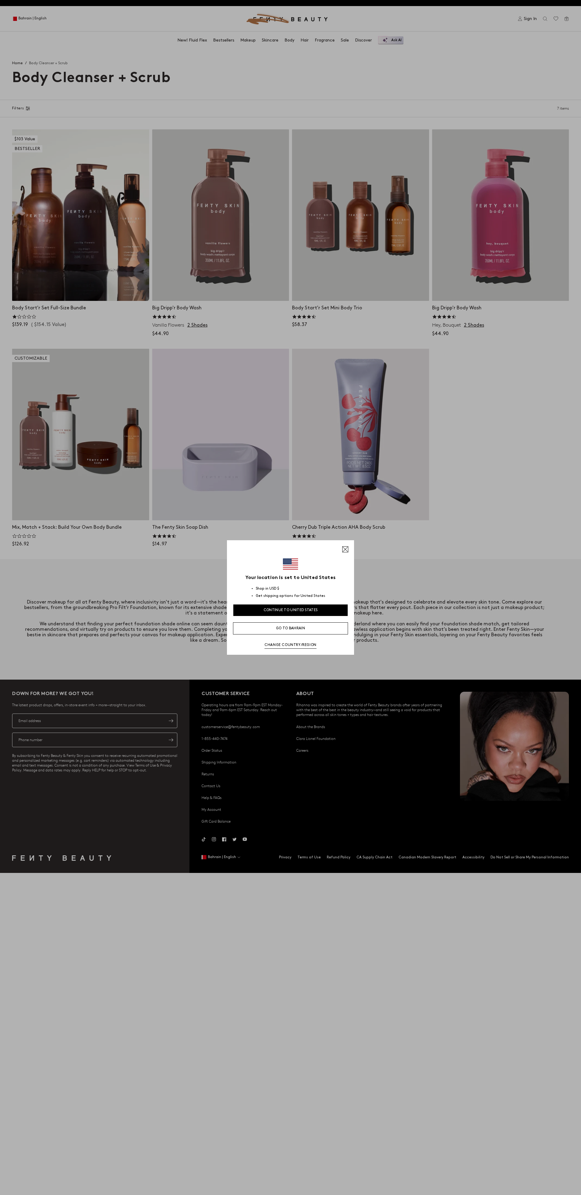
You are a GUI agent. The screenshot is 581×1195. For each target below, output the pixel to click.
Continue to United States (291, 610)
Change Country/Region (290, 645)
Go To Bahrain (290, 628)
